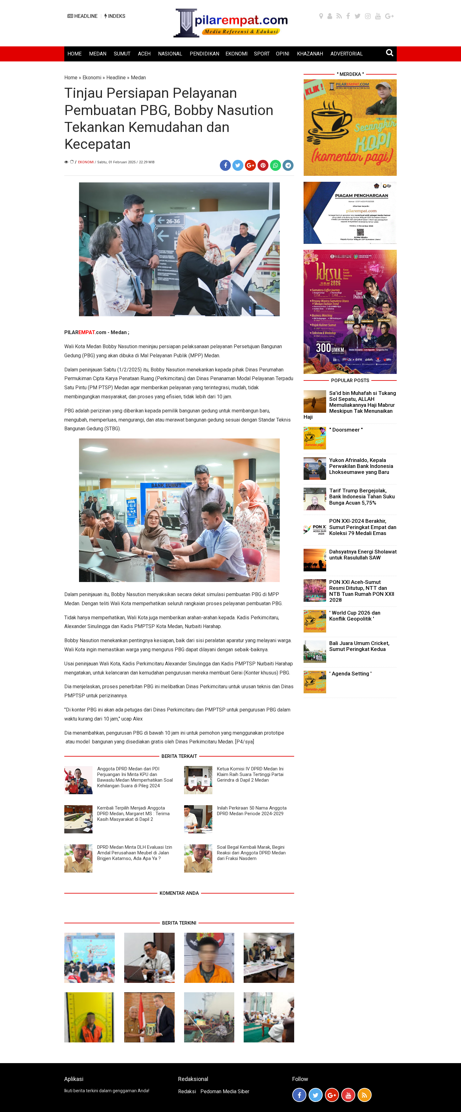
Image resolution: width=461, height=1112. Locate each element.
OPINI (282, 54)
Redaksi (187, 1091)
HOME (74, 54)
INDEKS (116, 16)
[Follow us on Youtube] (348, 1095)
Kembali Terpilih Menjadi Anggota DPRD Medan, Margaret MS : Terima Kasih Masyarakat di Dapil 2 (133, 813)
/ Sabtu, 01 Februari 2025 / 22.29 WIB (125, 162)
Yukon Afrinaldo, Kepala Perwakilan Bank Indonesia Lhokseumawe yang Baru (361, 466)
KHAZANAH (310, 54)
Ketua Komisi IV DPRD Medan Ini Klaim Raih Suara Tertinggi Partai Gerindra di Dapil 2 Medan (250, 774)
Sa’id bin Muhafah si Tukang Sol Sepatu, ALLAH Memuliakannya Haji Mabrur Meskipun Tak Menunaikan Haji (350, 405)
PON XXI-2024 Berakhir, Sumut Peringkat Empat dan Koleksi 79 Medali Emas (362, 527)
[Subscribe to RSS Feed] (365, 1095)
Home (70, 78)
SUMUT (122, 54)
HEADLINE (85, 16)
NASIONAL (170, 54)
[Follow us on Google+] (332, 1095)
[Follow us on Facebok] (299, 1095)
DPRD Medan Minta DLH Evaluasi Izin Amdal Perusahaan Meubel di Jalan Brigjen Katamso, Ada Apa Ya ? (134, 852)
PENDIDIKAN (204, 54)
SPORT (262, 54)
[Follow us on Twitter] (316, 1095)
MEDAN (97, 54)
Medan (138, 78)
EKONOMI (236, 54)
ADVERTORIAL (347, 54)
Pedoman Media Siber (224, 1091)
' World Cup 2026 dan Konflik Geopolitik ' (354, 616)
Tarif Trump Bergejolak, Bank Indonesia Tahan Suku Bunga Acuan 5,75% (362, 496)
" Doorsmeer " (346, 430)
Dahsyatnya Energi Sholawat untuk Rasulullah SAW (363, 554)
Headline (116, 78)
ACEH (144, 54)
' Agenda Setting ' (350, 673)
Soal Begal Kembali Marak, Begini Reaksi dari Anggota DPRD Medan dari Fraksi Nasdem (251, 852)
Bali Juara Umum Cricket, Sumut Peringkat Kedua (359, 646)
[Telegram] (288, 165)
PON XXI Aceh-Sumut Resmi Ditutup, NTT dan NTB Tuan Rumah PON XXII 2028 (361, 591)
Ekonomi (91, 78)
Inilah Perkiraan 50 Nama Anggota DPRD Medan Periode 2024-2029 (252, 810)
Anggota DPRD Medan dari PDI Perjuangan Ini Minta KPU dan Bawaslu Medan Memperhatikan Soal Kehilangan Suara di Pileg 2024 (135, 777)
